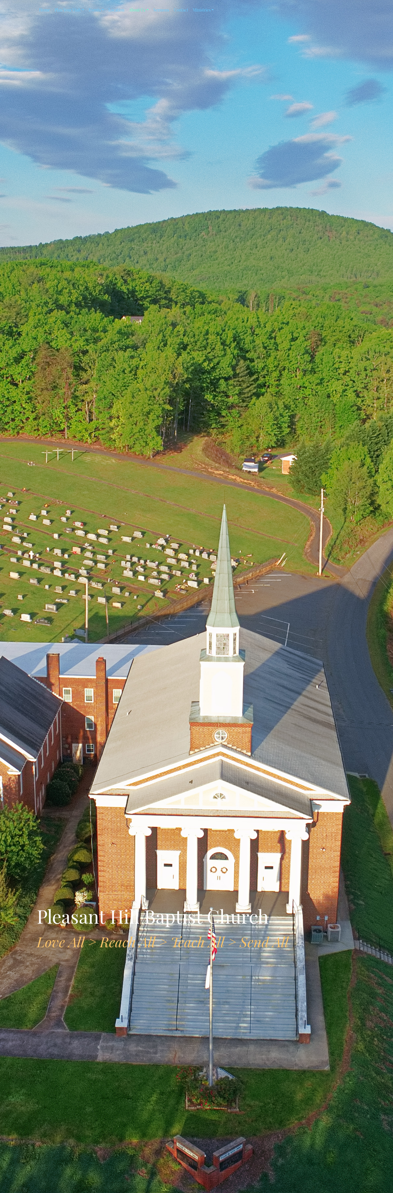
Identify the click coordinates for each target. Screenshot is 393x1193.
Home (44, 10)
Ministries (202, 10)
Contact (181, 10)
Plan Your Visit (68, 10)
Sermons (161, 10)
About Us (137, 10)
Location (116, 10)
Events (95, 10)
